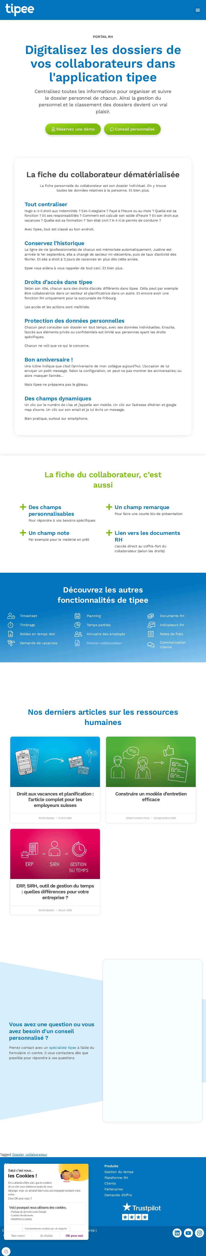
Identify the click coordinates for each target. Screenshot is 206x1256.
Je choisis (46, 1235)
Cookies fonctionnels (22, 1215)
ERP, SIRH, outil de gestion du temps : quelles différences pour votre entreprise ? (55, 891)
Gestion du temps (119, 1172)
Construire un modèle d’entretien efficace (151, 796)
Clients (110, 1183)
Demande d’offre (118, 1195)
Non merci (18, 1235)
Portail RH (103, 37)
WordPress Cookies (21, 1219)
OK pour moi (74, 1235)
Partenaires (113, 1189)
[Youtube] (188, 1232)
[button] (6, 1251)
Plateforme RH (116, 1178)
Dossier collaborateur (29, 1154)
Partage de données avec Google (28, 1211)
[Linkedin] (177, 1232)
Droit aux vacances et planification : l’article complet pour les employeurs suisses (55, 799)
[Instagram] (199, 1232)
